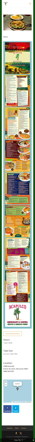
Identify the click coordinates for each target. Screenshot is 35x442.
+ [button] (6, 382)
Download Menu (12, 333)
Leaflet (13, 402)
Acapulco (10, 428)
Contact (23, 428)
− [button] (6, 385)
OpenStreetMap (21, 402)
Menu (17, 428)
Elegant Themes (21, 437)
